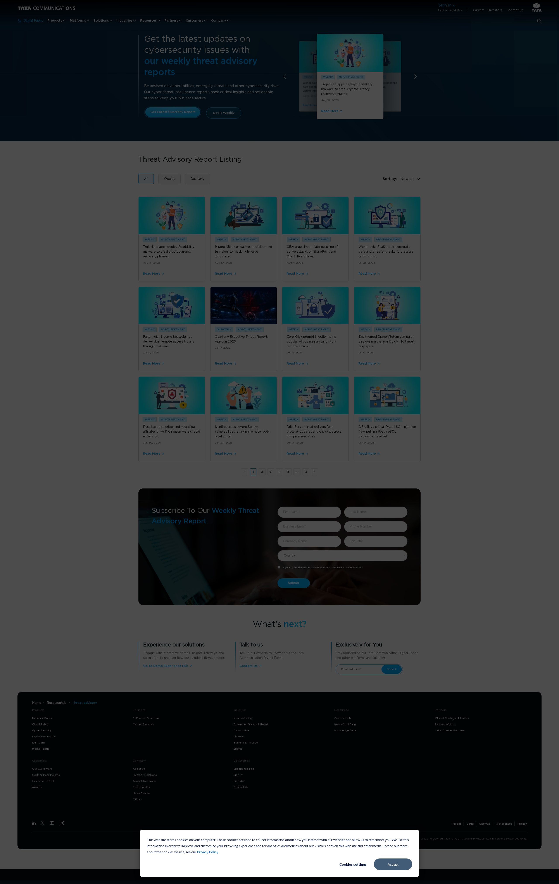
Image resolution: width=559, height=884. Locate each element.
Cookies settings (353, 864)
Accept (393, 864)
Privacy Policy (207, 852)
